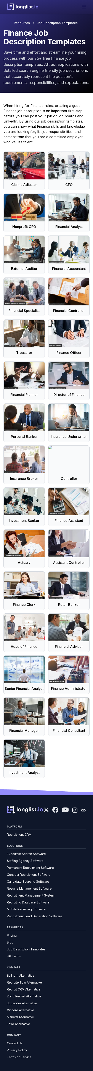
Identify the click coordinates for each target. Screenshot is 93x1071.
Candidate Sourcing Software (28, 881)
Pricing (12, 935)
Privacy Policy (17, 1050)
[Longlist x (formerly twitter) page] (46, 809)
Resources (22, 23)
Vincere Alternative (20, 1010)
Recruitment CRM (19, 834)
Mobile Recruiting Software (26, 909)
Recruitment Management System (31, 895)
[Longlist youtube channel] (65, 810)
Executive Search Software (26, 854)
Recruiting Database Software (28, 902)
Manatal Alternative (20, 1017)
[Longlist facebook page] (55, 810)
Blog (10, 942)
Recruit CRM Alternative (23, 989)
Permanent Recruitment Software (30, 867)
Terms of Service (19, 1057)
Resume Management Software (29, 888)
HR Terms (14, 956)
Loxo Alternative (18, 1024)
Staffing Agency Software (25, 861)
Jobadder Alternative (22, 1003)
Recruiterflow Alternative (24, 982)
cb (83, 810)
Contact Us (14, 1043)
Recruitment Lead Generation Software (34, 916)
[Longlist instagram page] (74, 809)
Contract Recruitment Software (29, 874)
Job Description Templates (57, 23)
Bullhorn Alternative (20, 975)
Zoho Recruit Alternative (24, 996)
